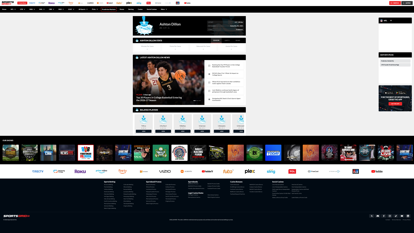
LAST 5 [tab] (227, 40)
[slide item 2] (197, 100)
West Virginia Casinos (214, 197)
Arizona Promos (150, 184)
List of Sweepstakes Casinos (280, 187)
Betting (131, 9)
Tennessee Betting (128, 203)
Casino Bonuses (234, 184)
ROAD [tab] (238, 40)
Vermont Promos (151, 201)
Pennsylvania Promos (152, 199)
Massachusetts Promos (152, 191)
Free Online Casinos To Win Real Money (281, 194)
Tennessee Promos (170, 199)
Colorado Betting (128, 184)
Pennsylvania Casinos (194, 197)
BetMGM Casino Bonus (256, 184)
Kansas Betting (127, 189)
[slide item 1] (194, 100)
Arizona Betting (108, 184)
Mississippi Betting (128, 196)
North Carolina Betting (110, 201)
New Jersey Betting (109, 199)
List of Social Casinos (278, 184)
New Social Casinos (297, 184)
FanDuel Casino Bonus (236, 189)
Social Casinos (152, 9)
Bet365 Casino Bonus (256, 189)
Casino (140, 9)
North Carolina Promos (172, 196)
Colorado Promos (170, 184)
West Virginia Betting (110, 208)
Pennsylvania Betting (110, 203)
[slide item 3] (200, 100)
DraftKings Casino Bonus (237, 187)
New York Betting (128, 199)
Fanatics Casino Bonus (256, 191)
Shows (122, 9)
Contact (388, 219)
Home (4, 9)
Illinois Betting (127, 187)
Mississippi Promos (151, 194)
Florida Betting (108, 187)
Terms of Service (396, 219)
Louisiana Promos (151, 189)
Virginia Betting (127, 206)
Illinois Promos (150, 187)
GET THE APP (395, 104)
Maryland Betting (109, 194)
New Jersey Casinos (213, 195)
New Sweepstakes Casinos (299, 187)
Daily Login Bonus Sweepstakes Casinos (281, 190)
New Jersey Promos (170, 194)
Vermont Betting (108, 206)
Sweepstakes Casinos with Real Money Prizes (300, 190)
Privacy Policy (407, 219)
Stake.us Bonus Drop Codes (280, 197)
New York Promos (151, 196)
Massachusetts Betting (129, 194)
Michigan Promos (170, 191)
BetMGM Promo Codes (194, 186)
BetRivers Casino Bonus (237, 191)
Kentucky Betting (109, 191)
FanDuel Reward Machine (237, 194)
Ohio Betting (127, 201)
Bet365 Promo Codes (214, 183)
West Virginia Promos (152, 203)
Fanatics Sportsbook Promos (196, 188)
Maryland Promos (170, 189)
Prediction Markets (109, 9)
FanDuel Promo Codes (214, 188)
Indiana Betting (108, 189)
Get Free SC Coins (297, 193)
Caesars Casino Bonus (256, 187)
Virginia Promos (170, 201)
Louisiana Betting (128, 191)
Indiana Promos (169, 187)
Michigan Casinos (193, 195)
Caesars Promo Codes (214, 186)
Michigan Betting (109, 196)
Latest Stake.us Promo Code (299, 197)
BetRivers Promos (193, 183)
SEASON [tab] (216, 40)
